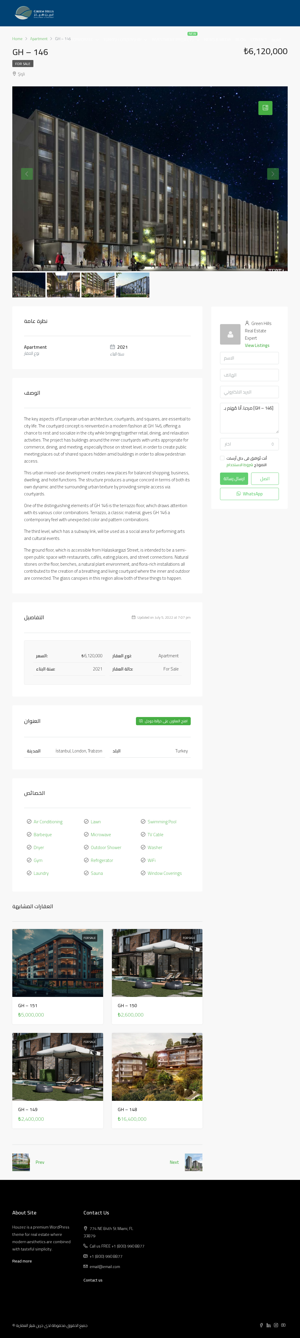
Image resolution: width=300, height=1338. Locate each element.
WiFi (152, 860)
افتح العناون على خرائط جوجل (166, 721)
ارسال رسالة (234, 478)
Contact (258, 39)
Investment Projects (173, 39)
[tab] (265, 108)
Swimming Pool (162, 821)
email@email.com (105, 1266)
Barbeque (43, 834)
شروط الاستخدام (239, 464)
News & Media (217, 39)
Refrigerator (102, 860)
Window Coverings (165, 873)
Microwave (101, 834)
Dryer (39, 847)
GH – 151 (28, 1005)
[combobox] (249, 444)
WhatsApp (252, 494)
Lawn (96, 821)
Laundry (41, 873)
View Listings (257, 345)
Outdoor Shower (106, 847)
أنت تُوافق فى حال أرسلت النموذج (246, 461)
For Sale (22, 63)
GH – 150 (127, 1005)
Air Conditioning (48, 821)
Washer (155, 847)
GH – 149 (28, 1109)
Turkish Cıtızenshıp (122, 39)
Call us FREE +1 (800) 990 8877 (117, 1246)
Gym (38, 860)
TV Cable (155, 834)
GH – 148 (127, 1109)
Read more (22, 1261)
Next (174, 1162)
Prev (40, 1162)
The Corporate (78, 39)
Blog (241, 39)
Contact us (93, 1280)
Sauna (97, 873)
